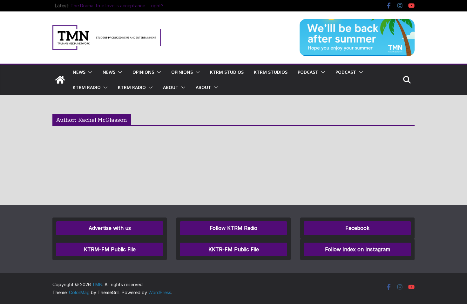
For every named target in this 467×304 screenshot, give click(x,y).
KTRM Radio (87, 87)
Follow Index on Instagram (357, 249)
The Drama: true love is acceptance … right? (117, 5)
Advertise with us (110, 228)
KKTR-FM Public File (233, 249)
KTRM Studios (227, 72)
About (171, 87)
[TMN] (60, 79)
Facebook (357, 228)
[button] (88, 72)
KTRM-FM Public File (110, 249)
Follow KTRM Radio (233, 228)
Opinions (143, 72)
